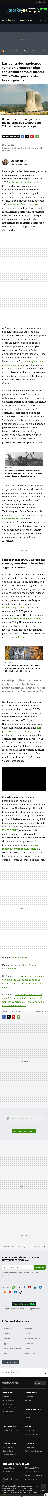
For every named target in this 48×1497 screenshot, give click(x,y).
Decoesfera (8, 1451)
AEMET (8, 50)
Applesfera (7, 1404)
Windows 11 (30, 1353)
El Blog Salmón (31, 1447)
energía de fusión (15, 637)
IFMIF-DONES (10, 830)
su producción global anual (24, 618)
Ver (25, 1131)
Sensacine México (32, 1471)
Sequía (26, 50)
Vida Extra (29, 1400)
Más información (9, 1494)
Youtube (29, 1287)
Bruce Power (9, 968)
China (17, 50)
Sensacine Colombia (33, 1475)
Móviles (28, 1333)
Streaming (7, 1328)
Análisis (28, 1328)
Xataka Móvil (8, 1400)
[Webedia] (41, 2)
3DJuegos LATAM (32, 1468)
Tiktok (21, 1292)
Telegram (40, 1287)
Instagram (35, 1287)
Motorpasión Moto (32, 1434)
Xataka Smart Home (11, 1407)
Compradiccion (9, 1454)
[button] (18, 160)
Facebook (22, 136)
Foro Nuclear (20, 957)
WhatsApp (14, 1287)
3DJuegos (29, 1396)
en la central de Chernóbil (23, 182)
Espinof (28, 1417)
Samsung (29, 1343)
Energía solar (9, 20)
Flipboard (32, 136)
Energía (24, 10)
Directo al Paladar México (10, 1480)
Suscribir (39, 1267)
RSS (5, 1292)
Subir (38, 1383)
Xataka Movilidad (32, 1338)
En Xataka (9, 468)
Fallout (36, 50)
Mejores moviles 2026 (30, 1246)
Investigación (18, 1011)
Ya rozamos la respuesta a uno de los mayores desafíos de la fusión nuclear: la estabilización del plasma (23, 668)
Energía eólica (27, 20)
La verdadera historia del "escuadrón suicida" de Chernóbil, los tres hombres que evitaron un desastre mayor (23, 473)
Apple (5, 1343)
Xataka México (9, 1468)
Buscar (44, 1372)
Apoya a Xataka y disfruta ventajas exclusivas (24, 1309)
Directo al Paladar (10, 1430)
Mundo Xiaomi (9, 1411)
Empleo (6, 1353)
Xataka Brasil (8, 1471)
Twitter (27, 136)
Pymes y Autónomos (33, 1451)
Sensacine (29, 1413)
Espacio (6, 1333)
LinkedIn (15, 1292)
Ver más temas (10, 1362)
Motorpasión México (33, 1479)
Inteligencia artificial (12, 1348)
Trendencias (8, 1447)
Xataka (6, 1396)
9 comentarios (12, 136)
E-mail (37, 136)
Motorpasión (30, 1430)
